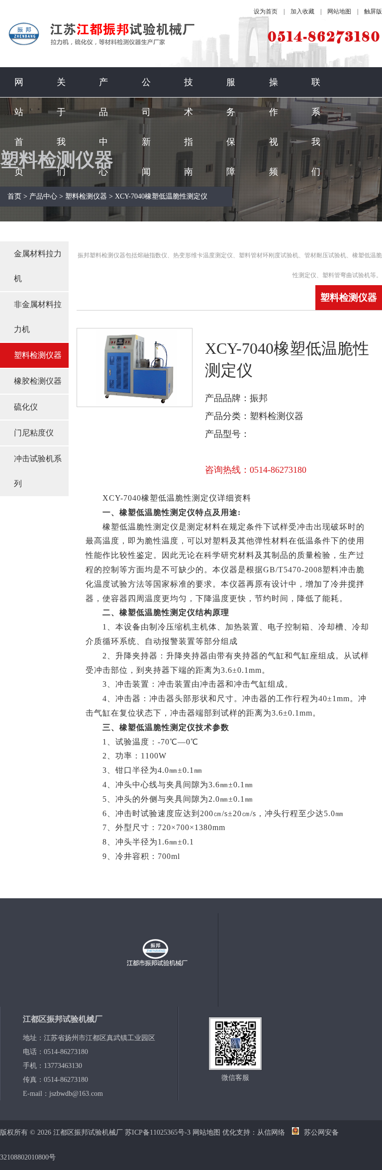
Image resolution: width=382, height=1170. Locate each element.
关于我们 (61, 127)
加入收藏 (302, 11)
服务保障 (230, 127)
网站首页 (18, 127)
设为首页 (266, 11)
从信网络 (271, 1132)
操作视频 (273, 127)
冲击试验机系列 (38, 471)
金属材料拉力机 (38, 266)
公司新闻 (146, 127)
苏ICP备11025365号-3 (158, 1132)
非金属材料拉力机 (38, 316)
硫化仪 (26, 407)
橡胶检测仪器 (38, 381)
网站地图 (339, 11)
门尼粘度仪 (34, 432)
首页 (14, 196)
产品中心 (103, 127)
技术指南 (188, 127)
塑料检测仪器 (86, 196)
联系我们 (315, 127)
